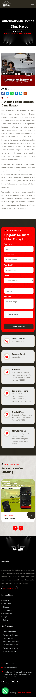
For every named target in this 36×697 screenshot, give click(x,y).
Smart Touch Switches (18, 518)
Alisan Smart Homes (23, 693)
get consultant (8, 588)
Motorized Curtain (9, 651)
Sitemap (6, 607)
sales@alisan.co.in (18, 357)
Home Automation (9, 632)
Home (17, 32)
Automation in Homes (10, 648)
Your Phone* (9, 254)
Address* (8, 286)
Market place (7, 613)
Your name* (8, 244)
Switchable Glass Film (10, 645)
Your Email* (8, 265)
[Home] (18, 547)
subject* (7, 275)
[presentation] (15, 528)
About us (6, 600)
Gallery (5, 620)
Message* (8, 296)
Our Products (7, 610)
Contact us (7, 604)
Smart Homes (8, 638)
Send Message (19, 327)
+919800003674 (18, 341)
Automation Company (10, 635)
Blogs (5, 617)
